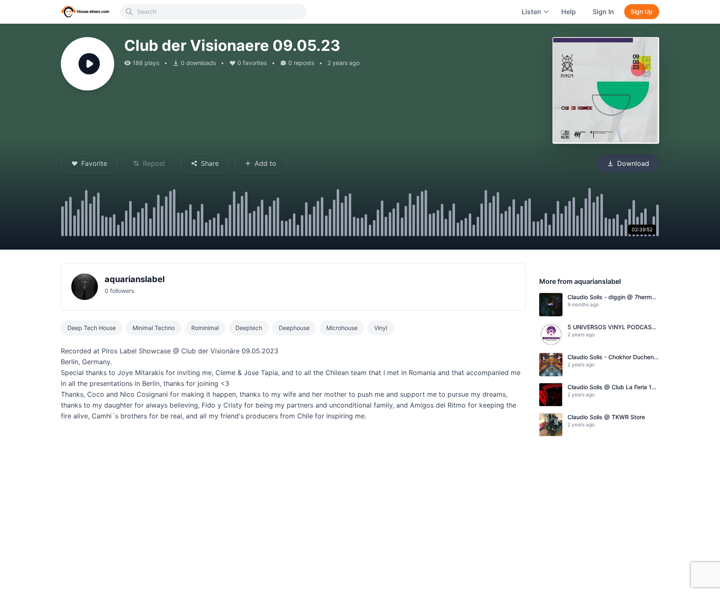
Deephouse (294, 327)
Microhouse (342, 327)
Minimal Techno (153, 327)
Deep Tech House (92, 327)
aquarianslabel (135, 279)
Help (568, 12)
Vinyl (380, 327)
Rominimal (205, 327)
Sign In (603, 12)
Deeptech (248, 327)
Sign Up (641, 11)
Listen (531, 12)
